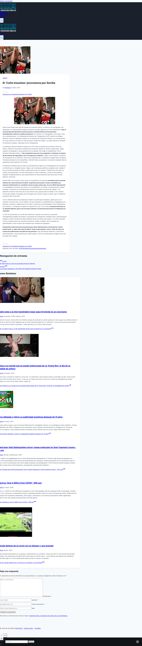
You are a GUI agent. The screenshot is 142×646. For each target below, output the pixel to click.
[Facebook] (1, 14)
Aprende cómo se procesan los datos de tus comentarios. (48, 616)
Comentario (47, 596)
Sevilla (43, 248)
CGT (21, 248)
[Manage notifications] (137, 641)
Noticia (5, 78)
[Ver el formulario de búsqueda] (1, 20)
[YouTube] (6, 14)
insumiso (30, 248)
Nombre (35, 600)
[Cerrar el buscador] (1, 638)
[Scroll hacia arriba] (1, 635)
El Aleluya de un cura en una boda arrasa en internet (17, 262)
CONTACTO (19, 628)
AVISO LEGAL (28, 628)
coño (25, 248)
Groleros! (3, 17)
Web (33, 608)
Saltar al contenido (6, 1)
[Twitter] (4, 14)
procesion (37, 248)
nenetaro (8, 87)
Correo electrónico (38, 604)
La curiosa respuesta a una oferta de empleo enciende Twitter (20, 268)
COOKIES (38, 628)
